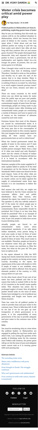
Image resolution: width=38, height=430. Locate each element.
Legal (25, 398)
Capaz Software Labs (25, 418)
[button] (35, 2)
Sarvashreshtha (25, 422)
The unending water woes (12, 358)
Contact (17, 398)
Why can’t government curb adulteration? (18, 373)
